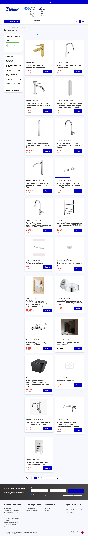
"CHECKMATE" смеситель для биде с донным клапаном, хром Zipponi (38, 105)
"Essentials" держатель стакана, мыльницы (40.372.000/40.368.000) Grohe (69, 302)
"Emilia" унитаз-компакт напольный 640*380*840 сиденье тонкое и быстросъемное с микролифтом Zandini (38, 303)
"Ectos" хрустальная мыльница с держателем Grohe (69, 264)
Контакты (36, 2)
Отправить (75, 491)
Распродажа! (38, 20)
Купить (47, 71)
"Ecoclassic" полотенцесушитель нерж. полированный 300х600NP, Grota (69, 225)
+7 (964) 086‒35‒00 (32, 10)
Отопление (13, 79)
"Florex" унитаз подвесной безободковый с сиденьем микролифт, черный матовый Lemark (37, 383)
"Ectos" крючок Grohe (34, 263)
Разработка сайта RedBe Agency (74, 532)
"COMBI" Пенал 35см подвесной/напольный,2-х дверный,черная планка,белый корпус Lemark (69, 105)
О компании (7, 2)
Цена (34, 35)
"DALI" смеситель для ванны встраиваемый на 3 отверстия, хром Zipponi (68, 185)
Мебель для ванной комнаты (13, 74)
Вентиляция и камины (13, 87)
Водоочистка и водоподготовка (11, 61)
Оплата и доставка (15, 2)
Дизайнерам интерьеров (27, 2)
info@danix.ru (69, 512)
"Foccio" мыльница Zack (66, 381)
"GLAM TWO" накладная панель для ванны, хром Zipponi (38, 463)
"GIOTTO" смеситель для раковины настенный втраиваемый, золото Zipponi (68, 424)
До (14, 45)
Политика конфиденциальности (48, 2)
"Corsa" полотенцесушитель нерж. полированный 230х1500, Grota (38, 145)
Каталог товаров (13, 21)
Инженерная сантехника (13, 70)
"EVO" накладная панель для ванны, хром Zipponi (37, 343)
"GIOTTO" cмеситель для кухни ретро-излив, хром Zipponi (38, 423)
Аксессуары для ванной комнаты (13, 65)
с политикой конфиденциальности (72, 495)
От (6, 45)
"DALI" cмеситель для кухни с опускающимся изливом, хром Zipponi (68, 145)
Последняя (56, 478)
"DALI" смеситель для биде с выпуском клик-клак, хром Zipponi (37, 185)
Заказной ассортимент (13, 91)
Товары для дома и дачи (13, 83)
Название (40, 35)
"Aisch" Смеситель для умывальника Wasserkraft (36, 66)
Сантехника (13, 57)
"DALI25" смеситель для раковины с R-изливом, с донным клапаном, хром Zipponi (39, 225)
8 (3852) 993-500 (73, 505)
